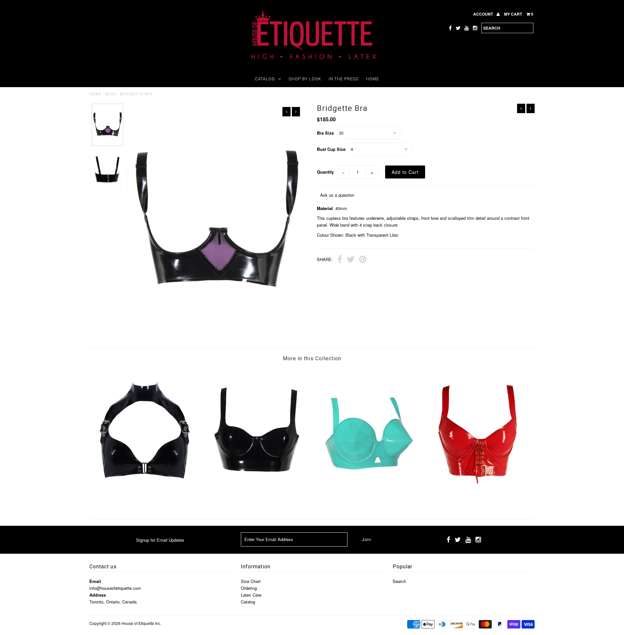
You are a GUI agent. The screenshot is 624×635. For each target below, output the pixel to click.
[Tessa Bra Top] (479, 502)
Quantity (325, 172)
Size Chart (251, 581)
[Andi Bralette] (145, 502)
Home (372, 78)
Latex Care (251, 595)
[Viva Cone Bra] (368, 502)
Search (399, 581)
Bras (110, 93)
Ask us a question (337, 195)
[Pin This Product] (362, 260)
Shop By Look (305, 78)
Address (97, 595)
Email (95, 581)
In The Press (343, 78)
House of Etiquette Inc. (141, 623)
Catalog (265, 78)
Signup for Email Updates (160, 540)
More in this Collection (312, 358)
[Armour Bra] (256, 502)
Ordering (249, 588)
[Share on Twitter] (351, 260)
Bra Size (325, 133)
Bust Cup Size (331, 149)
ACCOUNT (483, 14)
